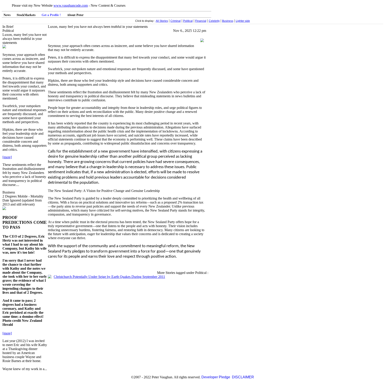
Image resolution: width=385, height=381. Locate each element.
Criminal (175, 20)
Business (227, 20)
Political (188, 20)
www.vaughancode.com (70, 5)
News (7, 14)
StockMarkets (26, 14)
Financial (200, 20)
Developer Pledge (215, 377)
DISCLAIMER (243, 377)
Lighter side (243, 20)
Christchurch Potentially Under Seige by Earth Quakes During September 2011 (109, 277)
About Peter (75, 14)
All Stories (162, 20)
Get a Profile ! (51, 14)
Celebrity (214, 20)
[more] (7, 157)
